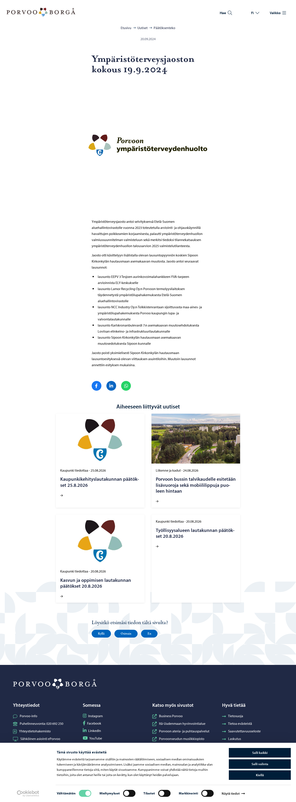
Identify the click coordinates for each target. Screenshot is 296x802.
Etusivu (126, 28)
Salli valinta (260, 764)
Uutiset (142, 28)
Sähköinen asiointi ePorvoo (40, 738)
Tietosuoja (235, 716)
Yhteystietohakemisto (35, 731)
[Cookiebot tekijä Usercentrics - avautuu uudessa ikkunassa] (28, 793)
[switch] (129, 793)
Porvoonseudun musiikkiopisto (181, 738)
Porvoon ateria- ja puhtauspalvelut (184, 731)
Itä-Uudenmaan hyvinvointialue (182, 723)
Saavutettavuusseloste (244, 731)
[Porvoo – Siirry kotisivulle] (41, 12)
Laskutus (234, 738)
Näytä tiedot (230, 793)
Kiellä (260, 775)
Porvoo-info (28, 716)
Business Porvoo (171, 716)
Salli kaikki (260, 753)
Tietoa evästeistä (240, 723)
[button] (101, 634)
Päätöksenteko (164, 28)
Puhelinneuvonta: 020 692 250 (41, 723)
